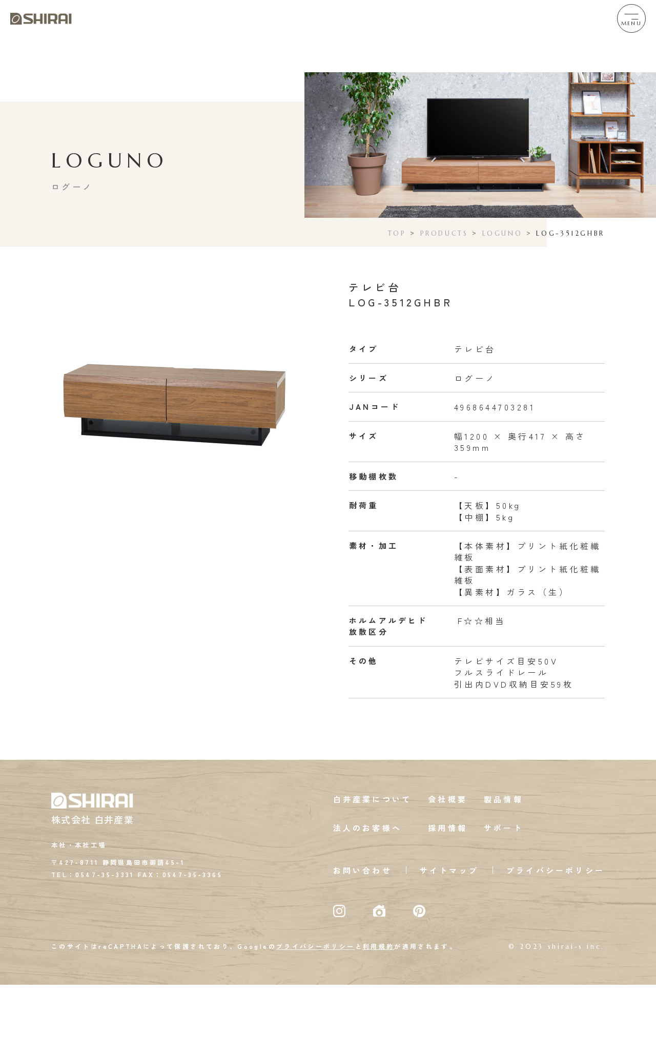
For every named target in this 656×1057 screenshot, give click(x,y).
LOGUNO (502, 233)
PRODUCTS (444, 233)
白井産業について (372, 799)
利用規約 (378, 946)
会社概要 (447, 799)
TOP (397, 233)
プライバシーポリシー (555, 870)
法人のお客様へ (367, 827)
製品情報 (503, 799)
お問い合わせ (362, 870)
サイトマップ (449, 870)
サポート (503, 827)
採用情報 (447, 827)
